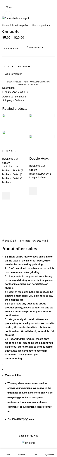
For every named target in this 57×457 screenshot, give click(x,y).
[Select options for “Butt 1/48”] (6, 196)
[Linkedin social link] (32, 2)
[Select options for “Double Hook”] (33, 191)
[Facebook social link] (21, 2)
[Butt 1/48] (15, 122)
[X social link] (25, 2)
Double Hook (38, 158)
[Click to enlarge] (8, 14)
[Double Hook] (42, 124)
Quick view (6, 203)
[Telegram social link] (35, 2)
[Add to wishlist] (6, 188)
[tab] (14, 81)
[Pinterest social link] (28, 2)
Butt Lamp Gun (20, 25)
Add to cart (24, 66)
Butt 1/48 (9, 151)
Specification (11, 48)
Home (5, 25)
